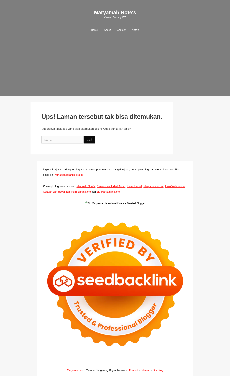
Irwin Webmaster (175, 186)
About (107, 30)
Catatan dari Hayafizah (56, 191)
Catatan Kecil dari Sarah (111, 186)
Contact (121, 30)
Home (94, 30)
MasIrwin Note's (86, 186)
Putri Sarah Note (81, 191)
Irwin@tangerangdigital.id (68, 174)
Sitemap (145, 370)
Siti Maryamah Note (108, 191)
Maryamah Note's (115, 12)
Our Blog (158, 370)
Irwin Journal (134, 186)
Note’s (135, 30)
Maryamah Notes (153, 186)
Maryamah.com (76, 370)
